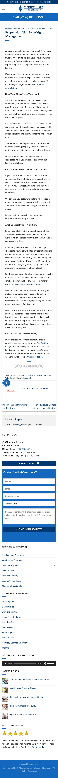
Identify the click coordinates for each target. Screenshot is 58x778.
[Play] (5, 663)
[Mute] (45, 663)
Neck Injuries (8, 601)
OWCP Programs (10, 565)
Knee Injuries (8, 622)
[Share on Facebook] (21, 366)
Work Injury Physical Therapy (23, 688)
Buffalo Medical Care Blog (17, 29)
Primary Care (8, 570)
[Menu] (3, 8)
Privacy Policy (33, 764)
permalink (29, 378)
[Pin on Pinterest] (36, 366)
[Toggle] (55, 565)
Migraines (6, 647)
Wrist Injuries (8, 637)
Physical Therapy (10, 575)
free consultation (35, 356)
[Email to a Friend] (31, 366)
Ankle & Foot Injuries (11, 617)
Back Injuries (8, 606)
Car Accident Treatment (13, 555)
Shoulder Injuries (9, 611)
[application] (29, 663)
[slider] (51, 663)
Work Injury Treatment (12, 560)
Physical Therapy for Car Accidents (26, 697)
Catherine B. (38, 747)
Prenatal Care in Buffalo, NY (23, 705)
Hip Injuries (7, 627)
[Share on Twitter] (26, 366)
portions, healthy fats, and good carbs (22, 284)
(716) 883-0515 (24, 449)
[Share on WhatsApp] (17, 366)
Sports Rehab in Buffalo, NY (23, 714)
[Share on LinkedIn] (41, 366)
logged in (21, 424)
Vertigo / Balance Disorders (15, 642)
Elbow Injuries (8, 632)
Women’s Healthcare (11, 581)
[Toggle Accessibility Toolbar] (6, 382)
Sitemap (22, 764)
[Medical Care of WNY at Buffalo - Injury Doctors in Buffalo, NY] (30, 8)
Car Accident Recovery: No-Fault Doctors (29, 679)
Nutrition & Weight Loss (41, 29)
